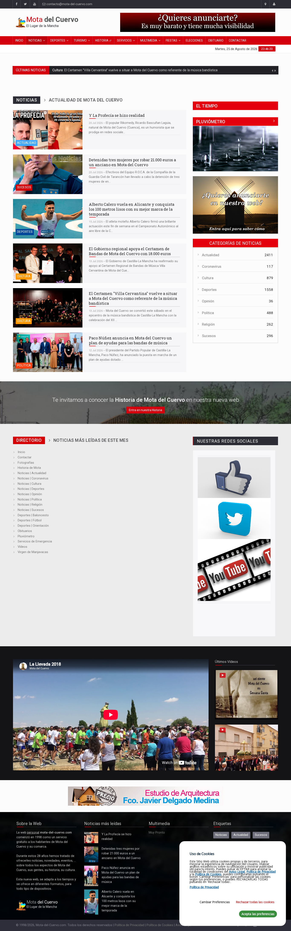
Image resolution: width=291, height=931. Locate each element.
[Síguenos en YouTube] (234, 570)
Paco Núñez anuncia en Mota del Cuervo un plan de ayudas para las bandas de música (129, 70)
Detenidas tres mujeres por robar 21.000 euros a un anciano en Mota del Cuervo (47, 159)
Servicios (124, 40)
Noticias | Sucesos (31, 510)
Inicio (19, 40)
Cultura (23, 276)
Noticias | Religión (30, 504)
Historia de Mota (29, 468)
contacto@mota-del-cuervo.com (69, 4)
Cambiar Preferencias (215, 902)
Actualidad (26, 143)
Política (24, 365)
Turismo (80, 40)
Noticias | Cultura (29, 484)
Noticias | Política (30, 499)
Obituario (215, 40)
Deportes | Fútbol (30, 520)
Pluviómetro (26, 536)
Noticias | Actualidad (32, 473)
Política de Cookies (160, 925)
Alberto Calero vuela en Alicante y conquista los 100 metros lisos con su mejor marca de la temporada (46, 205)
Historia (102, 40)
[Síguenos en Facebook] (16, 4)
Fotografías (26, 463)
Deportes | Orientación (33, 526)
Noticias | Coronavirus (33, 478)
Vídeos (22, 547)
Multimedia (148, 40)
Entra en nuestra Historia (145, 410)
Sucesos (24, 187)
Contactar (237, 40)
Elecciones (194, 40)
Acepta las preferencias (258, 914)
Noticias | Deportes (31, 489)
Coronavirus (211, 266)
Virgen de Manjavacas (33, 552)
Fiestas (171, 40)
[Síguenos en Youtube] (34, 4)
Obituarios (25, 531)
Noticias (35, 40)
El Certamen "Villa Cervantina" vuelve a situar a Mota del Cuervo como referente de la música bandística (45, 294)
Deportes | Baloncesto (33, 515)
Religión (208, 324)
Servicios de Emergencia (35, 541)
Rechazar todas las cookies (255, 902)
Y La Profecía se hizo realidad (34, 112)
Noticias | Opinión (30, 494)
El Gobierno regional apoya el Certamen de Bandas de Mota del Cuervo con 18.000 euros (44, 248)
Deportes (57, 40)
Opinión (208, 301)
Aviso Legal (237, 872)
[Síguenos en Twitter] (25, 4)
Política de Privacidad (129, 925)
